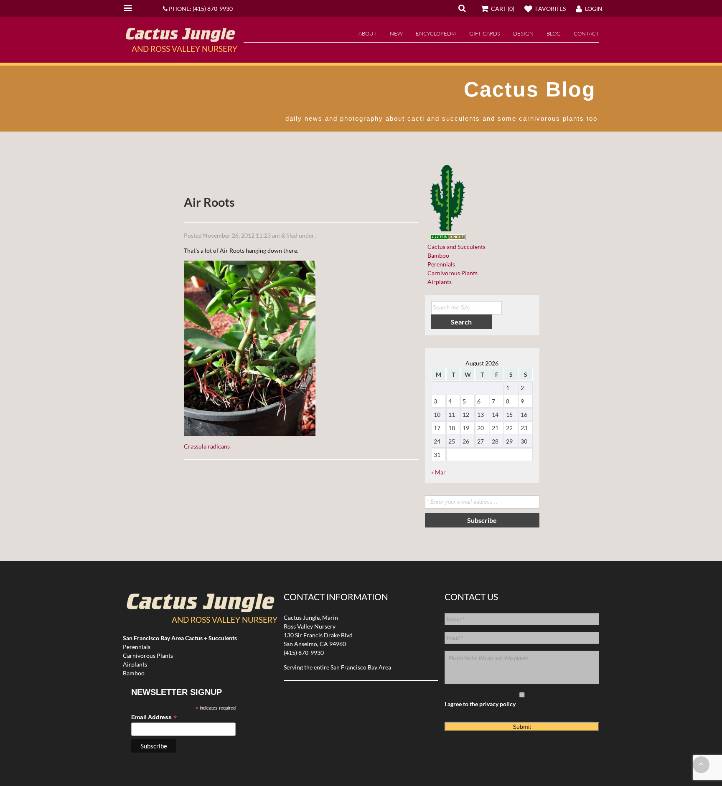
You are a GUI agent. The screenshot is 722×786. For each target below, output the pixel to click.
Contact (586, 33)
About (367, 33)
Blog (554, 33)
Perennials (440, 264)
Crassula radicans (207, 446)
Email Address (154, 717)
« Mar (438, 472)
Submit (522, 726)
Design (523, 33)
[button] (462, 8)
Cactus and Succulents (455, 246)
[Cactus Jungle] (180, 38)
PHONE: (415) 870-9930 (200, 8)
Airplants (438, 281)
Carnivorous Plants (451, 272)
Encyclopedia (436, 33)
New (396, 33)
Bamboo (437, 255)
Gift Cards (484, 33)
